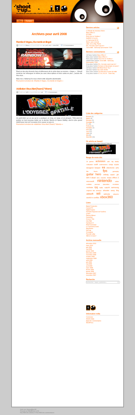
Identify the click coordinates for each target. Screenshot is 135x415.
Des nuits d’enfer (102, 69)
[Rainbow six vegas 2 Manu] (49, 69)
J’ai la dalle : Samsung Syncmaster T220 (99, 47)
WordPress (89, 322)
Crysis (116, 164)
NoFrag (88, 230)
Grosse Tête (90, 219)
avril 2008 (89, 266)
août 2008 (89, 260)
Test (50, 45)
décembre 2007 (91, 273)
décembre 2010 (91, 243)
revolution (116, 184)
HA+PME (89, 221)
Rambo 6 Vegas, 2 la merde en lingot (33, 42)
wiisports (116, 194)
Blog (20, 21)
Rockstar (89, 187)
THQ (117, 190)
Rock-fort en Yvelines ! (93, 36)
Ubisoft (89, 194)
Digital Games (90, 210)
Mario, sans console (92, 42)
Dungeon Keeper (93, 168)
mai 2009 (89, 249)
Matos (88, 118)
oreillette (89, 184)
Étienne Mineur (91, 215)
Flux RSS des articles (27, 412)
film (87, 171)
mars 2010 (89, 245)
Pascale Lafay (90, 234)
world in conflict (92, 197)
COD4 (96, 164)
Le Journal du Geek (92, 226)
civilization (89, 164)
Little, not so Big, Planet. (93, 44)
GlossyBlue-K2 (31, 409)
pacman (97, 184)
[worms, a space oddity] (49, 115)
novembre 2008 (91, 254)
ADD (108, 161)
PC (44, 45)
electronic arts (113, 168)
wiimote (107, 194)
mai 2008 (89, 264)
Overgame (89, 232)
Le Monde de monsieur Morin (95, 31)
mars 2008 (89, 268)
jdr (118, 175)
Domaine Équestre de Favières (96, 211)
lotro (98, 178)
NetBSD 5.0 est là (91, 38)
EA (103, 167)
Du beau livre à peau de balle (107, 71)
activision (100, 161)
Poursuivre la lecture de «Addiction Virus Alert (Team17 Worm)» (39, 124)
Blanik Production (91, 206)
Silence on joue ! (91, 236)
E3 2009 (88, 34)
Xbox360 (56, 45)
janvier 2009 (90, 251)
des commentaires (93, 321)
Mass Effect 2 (90, 32)
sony (113, 190)
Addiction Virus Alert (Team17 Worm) (33, 88)
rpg (96, 187)
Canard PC (89, 208)
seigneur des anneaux (94, 190)
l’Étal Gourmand (91, 225)
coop (111, 164)
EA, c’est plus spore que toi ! (95, 45)
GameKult (89, 217)
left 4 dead (91, 178)
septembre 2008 (91, 258)
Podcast (88, 126)
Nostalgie (89, 122)
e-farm (88, 213)
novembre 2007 (91, 275)
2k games (90, 161)
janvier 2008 (90, 271)
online (117, 181)
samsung (115, 187)
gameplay (116, 171)
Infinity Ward (109, 175)
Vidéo (88, 133)
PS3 (46, 45)
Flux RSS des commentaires (45, 412)
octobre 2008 (90, 256)
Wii (42, 92)
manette (103, 178)
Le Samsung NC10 (92, 40)
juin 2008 (89, 262)
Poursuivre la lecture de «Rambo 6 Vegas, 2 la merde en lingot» (39, 81)
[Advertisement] (102, 93)
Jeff (27, 92)
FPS (105, 171)
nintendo (104, 180)
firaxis (96, 171)
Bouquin (88, 116)
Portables (89, 128)
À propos (29, 21)
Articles (90, 319)
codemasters (103, 164)
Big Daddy (115, 161)
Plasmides (106, 184)
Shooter (106, 190)
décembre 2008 (91, 253)
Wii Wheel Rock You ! (104, 68)
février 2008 (90, 269)
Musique (88, 120)
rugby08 (107, 187)
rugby (101, 187)
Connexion (89, 317)
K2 (38, 411)
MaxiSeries (89, 228)
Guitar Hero (93, 174)
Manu (27, 45)
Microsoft (90, 181)
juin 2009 (89, 247)
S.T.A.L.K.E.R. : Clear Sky (106, 73)
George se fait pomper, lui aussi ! (108, 66)
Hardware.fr (90, 223)
